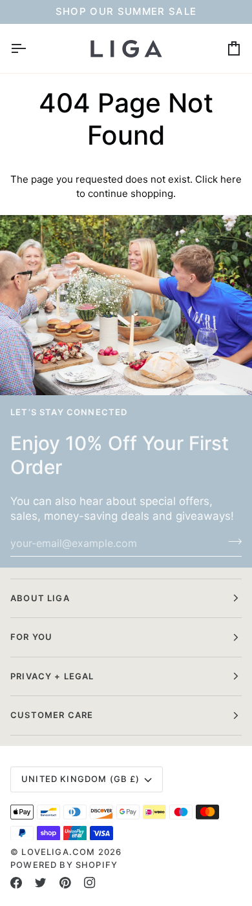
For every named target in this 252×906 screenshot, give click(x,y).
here (231, 179)
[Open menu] (29, 48)
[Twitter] (41, 883)
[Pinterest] (65, 883)
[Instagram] (90, 883)
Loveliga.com (58, 852)
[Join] (231, 541)
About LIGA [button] (40, 598)
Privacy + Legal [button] (52, 676)
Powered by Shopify (64, 865)
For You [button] (31, 637)
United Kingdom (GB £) (80, 779)
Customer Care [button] (51, 715)
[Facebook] (16, 883)
